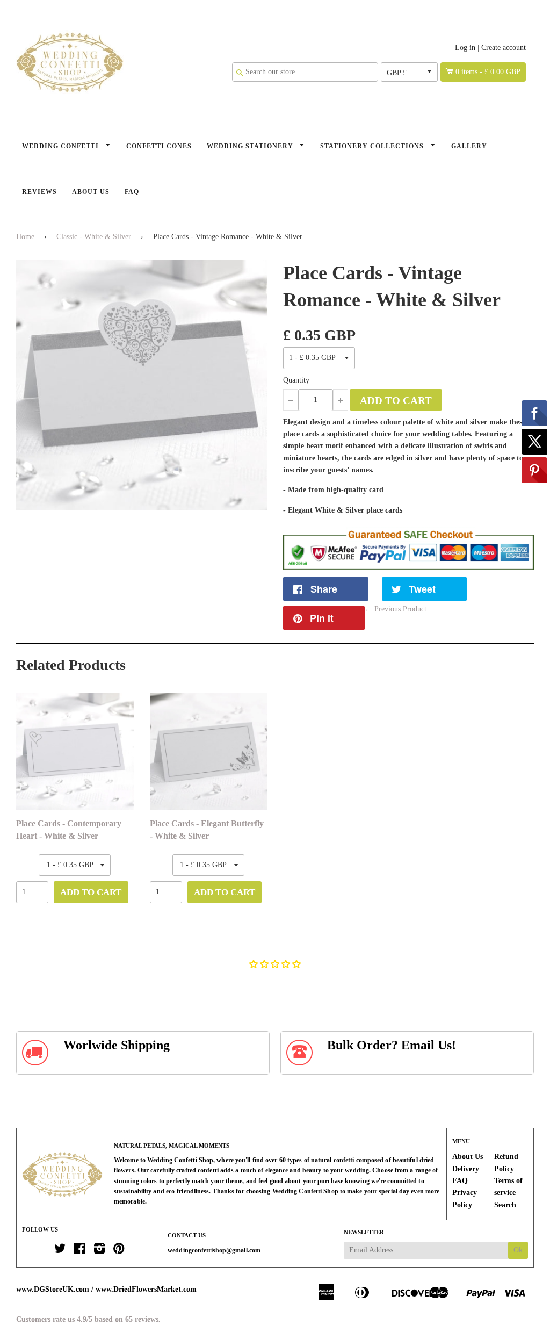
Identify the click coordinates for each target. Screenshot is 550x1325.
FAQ (132, 192)
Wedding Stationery (251, 146)
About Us (91, 192)
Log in (465, 48)
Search (505, 1205)
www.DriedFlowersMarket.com (146, 1289)
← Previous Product (395, 609)
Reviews (39, 192)
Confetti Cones (159, 146)
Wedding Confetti (61, 146)
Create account (503, 48)
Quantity (296, 380)
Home (25, 237)
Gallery (469, 146)
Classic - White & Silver (93, 237)
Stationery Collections (373, 146)
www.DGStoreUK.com (52, 1289)
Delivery (465, 1169)
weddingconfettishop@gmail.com (214, 1250)
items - (487, 72)
